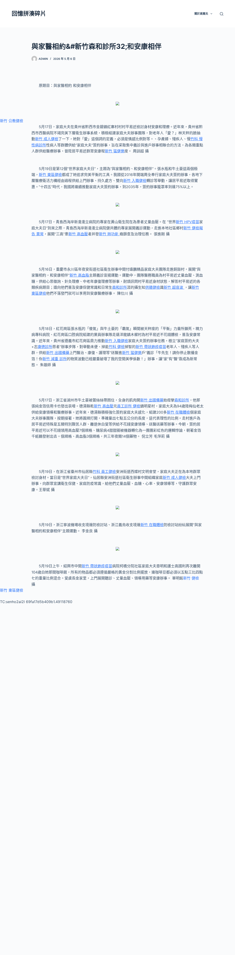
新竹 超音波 (174, 287)
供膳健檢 (152, 287)
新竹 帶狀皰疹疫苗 (151, 346)
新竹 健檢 (191, 578)
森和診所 (119, 287)
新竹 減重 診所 (54, 359)
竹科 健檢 (117, 346)
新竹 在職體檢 (178, 412)
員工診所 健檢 (128, 406)
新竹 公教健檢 (11, 120)
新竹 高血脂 (79, 275)
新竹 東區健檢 (50, 174)
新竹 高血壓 (78, 234)
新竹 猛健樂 (114, 151)
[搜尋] (221, 14)
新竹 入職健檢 (134, 180)
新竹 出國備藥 (57, 352)
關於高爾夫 (201, 13)
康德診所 (45, 346)
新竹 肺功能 (109, 234)
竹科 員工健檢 (104, 471)
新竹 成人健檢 (46, 139)
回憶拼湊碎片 (29, 13)
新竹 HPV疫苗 (187, 222)
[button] (211, 13)
